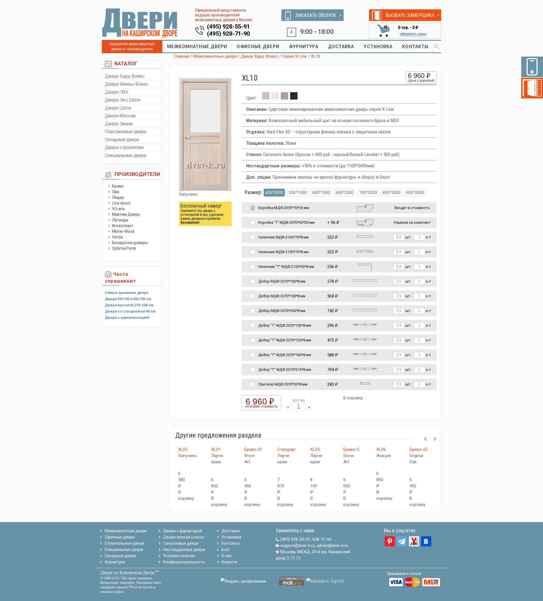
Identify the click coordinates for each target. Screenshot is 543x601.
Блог (225, 549)
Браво (118, 186)
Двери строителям (124, 147)
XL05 (315, 449)
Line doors (121, 203)
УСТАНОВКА (378, 46)
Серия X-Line (294, 56)
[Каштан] (294, 98)
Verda (117, 237)
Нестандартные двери (184, 549)
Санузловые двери (181, 543)
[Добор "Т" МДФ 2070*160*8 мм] (365, 354)
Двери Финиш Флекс (126, 84)
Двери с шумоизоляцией (127, 317)
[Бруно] (284, 98)
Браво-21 (253, 449)
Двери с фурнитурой (182, 531)
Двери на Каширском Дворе (127, 572)
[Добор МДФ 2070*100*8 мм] (365, 280)
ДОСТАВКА (341, 46)
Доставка (230, 531)
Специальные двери (125, 155)
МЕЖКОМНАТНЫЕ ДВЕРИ (197, 46)
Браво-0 (351, 449)
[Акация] (275, 98)
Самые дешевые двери (126, 292)
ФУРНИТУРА (303, 46)
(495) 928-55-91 (228, 26)
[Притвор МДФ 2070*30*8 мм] (365, 383)
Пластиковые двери (125, 131)
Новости (229, 562)
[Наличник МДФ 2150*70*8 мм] (365, 236)
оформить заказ (413, 34)
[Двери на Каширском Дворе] (140, 22)
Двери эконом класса (183, 537)
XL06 (381, 449)
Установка (231, 537)
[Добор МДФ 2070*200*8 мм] (365, 309)
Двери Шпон (118, 108)
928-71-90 (321, 539)
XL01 (216, 449)
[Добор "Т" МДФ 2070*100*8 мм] (365, 324)
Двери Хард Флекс (125, 76)
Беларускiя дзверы (130, 242)
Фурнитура (115, 562)
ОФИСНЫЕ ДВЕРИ (258, 46)
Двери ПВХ (116, 92)
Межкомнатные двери (215, 56)
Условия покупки (179, 555)
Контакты (230, 543)
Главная (181, 56)
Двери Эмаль (119, 123)
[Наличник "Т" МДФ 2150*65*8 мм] (365, 266)
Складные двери (122, 139)
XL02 (183, 449)
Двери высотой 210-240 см (129, 305)
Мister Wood (123, 231)
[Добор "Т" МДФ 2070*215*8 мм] (365, 368)
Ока (115, 191)
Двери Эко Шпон (123, 100)
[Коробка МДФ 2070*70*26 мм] (365, 207)
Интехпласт (122, 225)
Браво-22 (419, 449)
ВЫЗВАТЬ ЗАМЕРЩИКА (410, 15)
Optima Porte (124, 248)
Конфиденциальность (184, 562)
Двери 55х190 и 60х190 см (128, 299)
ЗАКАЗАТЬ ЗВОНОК (315, 15)
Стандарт (286, 449)
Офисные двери (120, 537)
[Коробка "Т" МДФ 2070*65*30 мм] (365, 222)
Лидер (118, 197)
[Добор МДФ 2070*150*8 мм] (365, 295)
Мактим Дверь (126, 214)
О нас (226, 555)
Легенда (120, 220)
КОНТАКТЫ (415, 46)
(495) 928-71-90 (228, 33)
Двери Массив (120, 116)
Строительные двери (124, 543)
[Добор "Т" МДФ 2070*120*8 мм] (365, 339)
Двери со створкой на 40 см (130, 311)
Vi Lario (118, 208)
